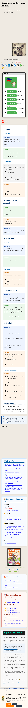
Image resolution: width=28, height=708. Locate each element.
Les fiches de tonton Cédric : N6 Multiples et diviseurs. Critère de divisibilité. (13, 490)
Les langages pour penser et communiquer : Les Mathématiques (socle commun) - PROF (14, 466)
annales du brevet (8, 625)
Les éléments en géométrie (13, 472)
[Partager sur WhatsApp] (21, 65)
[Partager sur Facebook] (3, 65)
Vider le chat (18, 706)
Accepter (8, 704)
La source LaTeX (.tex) (12, 581)
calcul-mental (21, 688)
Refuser (14, 704)
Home (4, 58)
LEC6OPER (18, 62)
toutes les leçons (14, 620)
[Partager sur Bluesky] (15, 65)
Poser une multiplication (12, 610)
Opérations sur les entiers (13, 515)
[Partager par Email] (18, 65)
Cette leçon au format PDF (13, 580)
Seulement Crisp (10, 706)
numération (15, 688)
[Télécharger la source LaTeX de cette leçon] (8, 121)
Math (8, 58)
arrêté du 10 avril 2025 (10, 649)
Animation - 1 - (12, 91)
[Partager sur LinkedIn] (9, 65)
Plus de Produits (14, 571)
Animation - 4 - (12, 103)
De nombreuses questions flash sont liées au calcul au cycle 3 (14, 526)
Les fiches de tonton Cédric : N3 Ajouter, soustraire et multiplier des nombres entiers (13, 479)
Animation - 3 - (12, 99)
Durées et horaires (11, 537)
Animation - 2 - (12, 95)
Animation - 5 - (12, 108)
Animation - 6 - (12, 112)
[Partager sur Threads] (12, 65)
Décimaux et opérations (12, 510)
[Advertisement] (14, 28)
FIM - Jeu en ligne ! (11, 543)
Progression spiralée (9, 416)
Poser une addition (11, 608)
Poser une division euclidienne (14, 612)
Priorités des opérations (13, 422)
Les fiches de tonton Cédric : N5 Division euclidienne (13, 485)
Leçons (12, 58)
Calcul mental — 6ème (12, 617)
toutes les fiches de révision (14, 623)
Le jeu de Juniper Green (12, 587)
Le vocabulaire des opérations (14, 532)
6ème (10, 688)
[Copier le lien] (23, 65)
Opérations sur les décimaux (13, 517)
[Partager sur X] (6, 65)
